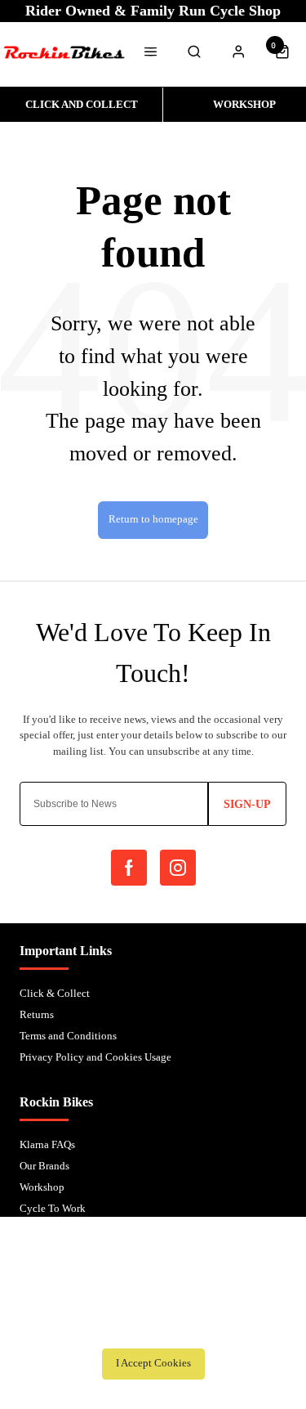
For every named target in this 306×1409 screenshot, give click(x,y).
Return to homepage (153, 519)
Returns (37, 1014)
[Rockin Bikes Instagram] (178, 868)
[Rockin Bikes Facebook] (129, 868)
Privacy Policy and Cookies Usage (95, 1057)
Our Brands (44, 1166)
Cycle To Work (53, 1208)
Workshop (42, 1187)
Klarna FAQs (47, 1144)
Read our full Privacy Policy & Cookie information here (153, 1327)
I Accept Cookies (153, 1363)
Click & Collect (55, 993)
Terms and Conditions (68, 1036)
